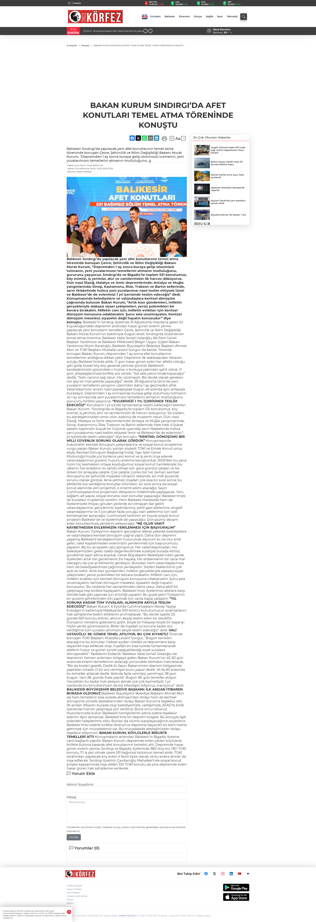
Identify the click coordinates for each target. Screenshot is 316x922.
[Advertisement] (158, 76)
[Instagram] (223, 873)
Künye (70, 899)
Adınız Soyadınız (80, 784)
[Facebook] (206, 873)
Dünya (198, 16)
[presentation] (145, 31)
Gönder (74, 837)
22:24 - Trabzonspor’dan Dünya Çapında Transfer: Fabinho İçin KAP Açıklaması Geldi (110, 32)
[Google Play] (228, 887)
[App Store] (228, 897)
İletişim (70, 903)
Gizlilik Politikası (74, 885)
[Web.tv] (248, 873)
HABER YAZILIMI (127, 915)
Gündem (155, 16)
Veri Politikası (73, 892)
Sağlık (209, 16)
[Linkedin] (231, 873)
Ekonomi (184, 16)
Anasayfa (77, 3)
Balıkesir (170, 16)
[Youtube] (239, 873)
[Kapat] (69, 911)
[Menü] (69, 3)
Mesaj (71, 797)
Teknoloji (232, 16)
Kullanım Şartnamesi (77, 896)
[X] (214, 873)
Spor (220, 16)
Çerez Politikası (74, 889)
